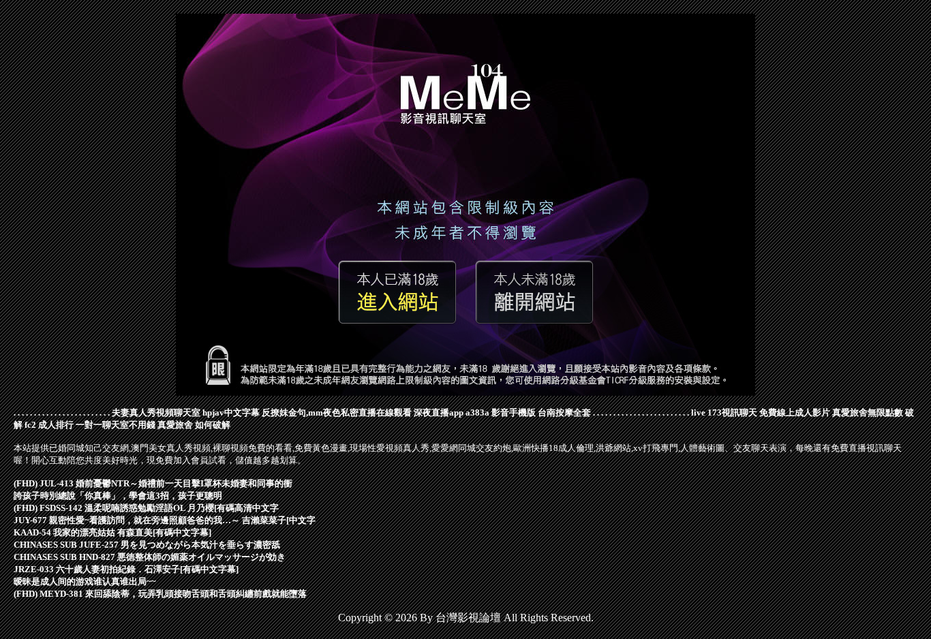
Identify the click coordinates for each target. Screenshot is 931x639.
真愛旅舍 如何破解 (193, 425)
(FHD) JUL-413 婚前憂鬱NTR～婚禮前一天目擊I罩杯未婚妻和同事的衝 (153, 483)
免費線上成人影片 (794, 412)
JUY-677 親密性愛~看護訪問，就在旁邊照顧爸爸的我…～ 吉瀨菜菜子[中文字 (165, 520)
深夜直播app (438, 412)
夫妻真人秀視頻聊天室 (156, 412)
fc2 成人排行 (49, 425)
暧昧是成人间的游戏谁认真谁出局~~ (85, 581)
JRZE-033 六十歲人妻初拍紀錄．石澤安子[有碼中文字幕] (126, 569)
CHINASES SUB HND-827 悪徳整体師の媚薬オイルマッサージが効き (150, 557)
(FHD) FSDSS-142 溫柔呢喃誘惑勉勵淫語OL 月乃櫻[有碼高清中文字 (146, 508)
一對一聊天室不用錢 (115, 425)
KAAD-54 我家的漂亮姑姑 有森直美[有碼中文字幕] (112, 532)
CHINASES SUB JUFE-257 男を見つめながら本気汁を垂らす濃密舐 (147, 545)
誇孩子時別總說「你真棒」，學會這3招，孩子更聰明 (118, 495)
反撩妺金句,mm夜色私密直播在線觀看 (337, 412)
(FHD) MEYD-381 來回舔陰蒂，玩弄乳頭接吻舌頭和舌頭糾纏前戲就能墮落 (160, 594)
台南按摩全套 (564, 412)
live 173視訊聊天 (724, 412)
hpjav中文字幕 (231, 412)
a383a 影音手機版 (501, 412)
